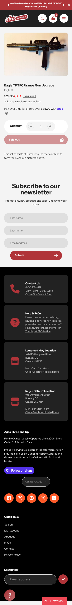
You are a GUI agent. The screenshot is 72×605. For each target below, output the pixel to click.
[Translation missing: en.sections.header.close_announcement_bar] (69, 5)
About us (9, 536)
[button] (9, 595)
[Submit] (63, 579)
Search (8, 524)
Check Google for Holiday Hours (42, 371)
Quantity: (16, 126)
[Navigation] (64, 18)
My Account (11, 530)
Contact (9, 548)
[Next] (63, 5)
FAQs (7, 542)
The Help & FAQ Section (37, 331)
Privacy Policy (12, 554)
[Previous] (9, 5)
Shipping (9, 101)
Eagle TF (8, 90)
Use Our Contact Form (40, 294)
